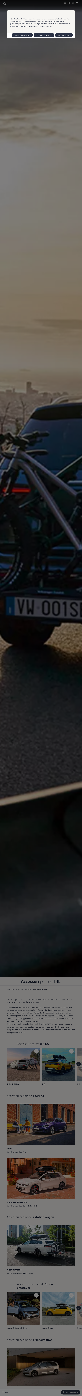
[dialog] (41, 698)
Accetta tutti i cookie (22, 35)
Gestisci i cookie (63, 35)
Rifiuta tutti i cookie (44, 35)
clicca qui (49, 26)
